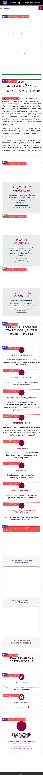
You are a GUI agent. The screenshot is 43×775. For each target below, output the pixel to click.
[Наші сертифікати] (21, 697)
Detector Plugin (15, 3)
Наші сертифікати (21, 702)
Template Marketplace (32, 3)
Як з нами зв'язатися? (21, 748)
